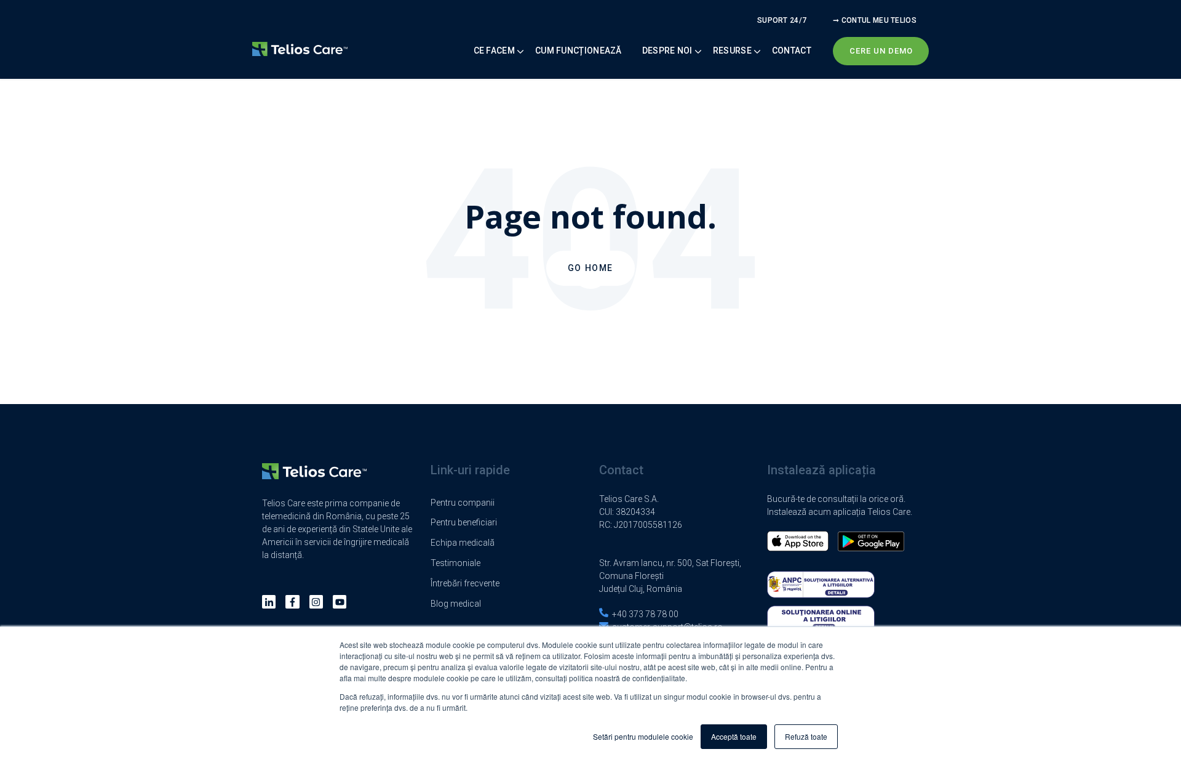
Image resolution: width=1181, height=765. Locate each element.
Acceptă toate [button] (734, 736)
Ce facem (494, 50)
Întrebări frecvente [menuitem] (465, 583)
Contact (791, 50)
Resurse (732, 50)
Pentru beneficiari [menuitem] (464, 522)
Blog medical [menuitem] (456, 604)
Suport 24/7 (781, 20)
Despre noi (667, 50)
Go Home (590, 268)
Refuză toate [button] (806, 736)
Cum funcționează (578, 50)
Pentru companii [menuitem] (463, 503)
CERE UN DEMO (881, 50)
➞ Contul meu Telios (875, 20)
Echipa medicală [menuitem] (463, 543)
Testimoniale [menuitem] (455, 563)
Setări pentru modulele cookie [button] (643, 736)
